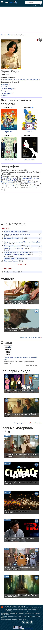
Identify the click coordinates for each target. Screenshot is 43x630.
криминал (36, 79)
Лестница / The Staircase (12, 246)
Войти (40, 5)
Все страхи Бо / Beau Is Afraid (14, 238)
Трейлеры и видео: (8, 89)
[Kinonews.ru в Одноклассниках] (31, 622)
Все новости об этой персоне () (31, 337)
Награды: (4, 91)
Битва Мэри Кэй (11, 180)
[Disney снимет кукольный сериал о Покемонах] (21, 503)
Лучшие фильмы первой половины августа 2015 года (20, 358)
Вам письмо (9, 160)
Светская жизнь (29, 160)
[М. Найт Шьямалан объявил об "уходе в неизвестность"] (21, 530)
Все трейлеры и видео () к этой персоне (28, 423)
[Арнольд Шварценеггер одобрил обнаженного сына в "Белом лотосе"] (21, 293)
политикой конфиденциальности (10, 613)
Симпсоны (29, 132)
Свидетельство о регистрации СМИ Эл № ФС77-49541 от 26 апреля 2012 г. (20, 617)
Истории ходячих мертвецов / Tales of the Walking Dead (22, 242)
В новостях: (5, 84)
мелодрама (22, 79)
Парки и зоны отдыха (12, 184)
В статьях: (5, 86)
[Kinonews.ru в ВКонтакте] (27, 622)
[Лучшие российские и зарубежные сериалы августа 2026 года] (21, 559)
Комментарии (32, 365)
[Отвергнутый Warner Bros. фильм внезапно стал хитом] (21, 446)
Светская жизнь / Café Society (14, 258)
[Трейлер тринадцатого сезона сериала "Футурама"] (21, 384)
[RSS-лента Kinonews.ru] (23, 622)
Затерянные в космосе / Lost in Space (16, 254)
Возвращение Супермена (30, 178)
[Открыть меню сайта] (2, 2)
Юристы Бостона (28, 182)
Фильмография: (7, 93)
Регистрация (33, 5)
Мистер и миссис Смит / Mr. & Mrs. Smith (17, 234)
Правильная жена (7, 182)
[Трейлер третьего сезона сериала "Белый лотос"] (21, 408)
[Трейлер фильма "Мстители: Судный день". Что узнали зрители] (21, 587)
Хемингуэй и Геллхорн (8, 178)
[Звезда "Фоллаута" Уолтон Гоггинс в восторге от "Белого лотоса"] (21, 320)
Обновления (21, 606)
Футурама (8, 132)
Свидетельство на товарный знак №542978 (13, 619)
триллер (29, 79)
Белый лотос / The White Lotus (14, 248)
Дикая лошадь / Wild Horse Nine (14, 231)
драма (15, 79)
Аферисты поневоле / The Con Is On (16, 252)
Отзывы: (4, 95)
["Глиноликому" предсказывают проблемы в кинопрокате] (21, 474)
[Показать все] (21, 264)
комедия (9, 79)
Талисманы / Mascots (11, 261)
